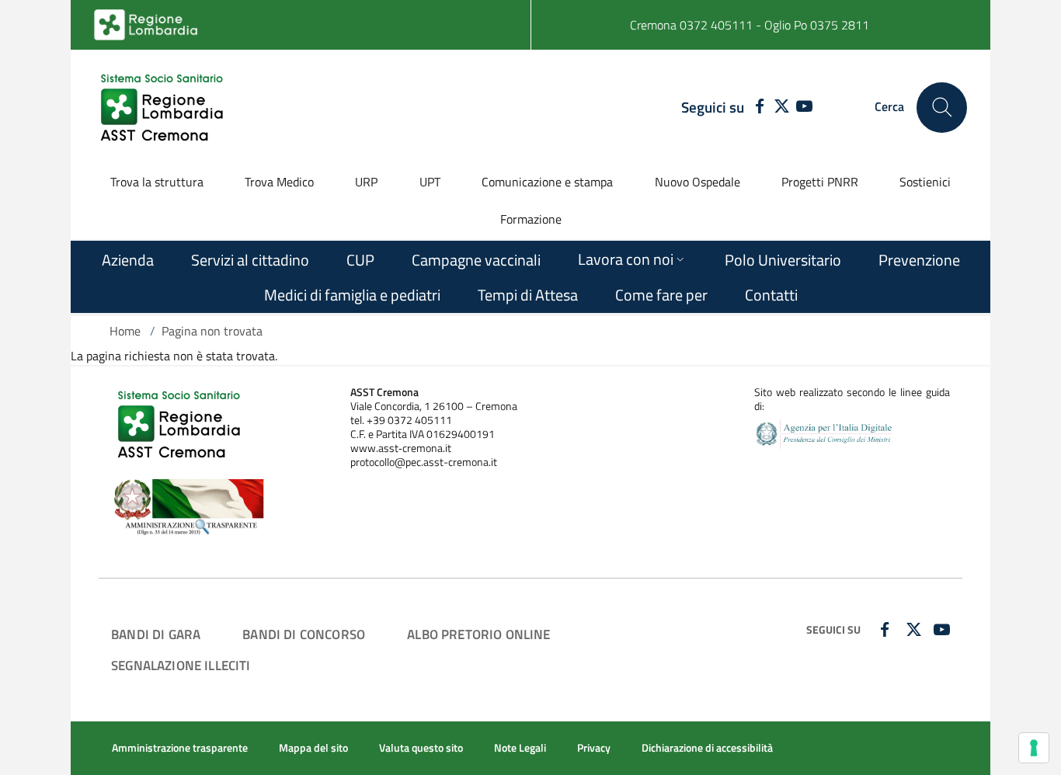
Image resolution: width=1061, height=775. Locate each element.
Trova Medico (279, 181)
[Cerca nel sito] (942, 107)
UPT (429, 181)
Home (125, 330)
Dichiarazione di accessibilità (707, 747)
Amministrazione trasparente (180, 747)
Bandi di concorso (303, 634)
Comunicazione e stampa (547, 181)
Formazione (531, 219)
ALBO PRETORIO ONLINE (478, 634)
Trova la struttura (157, 181)
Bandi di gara (155, 634)
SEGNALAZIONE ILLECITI (181, 665)
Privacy (594, 747)
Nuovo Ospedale (697, 181)
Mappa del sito (313, 747)
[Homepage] (164, 107)
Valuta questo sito (421, 747)
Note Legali (520, 747)
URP (366, 181)
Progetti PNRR (819, 181)
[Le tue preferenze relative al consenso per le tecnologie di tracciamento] (1034, 748)
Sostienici (925, 181)
